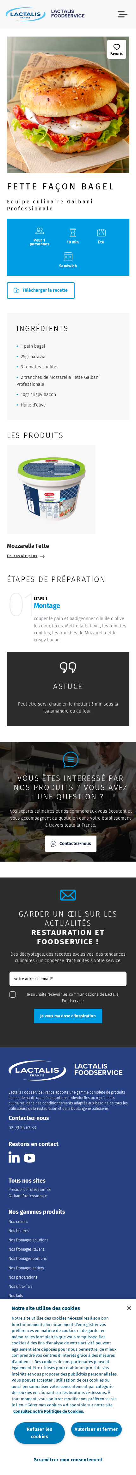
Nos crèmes (18, 1221)
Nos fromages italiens (27, 1249)
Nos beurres (19, 1231)
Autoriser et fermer (96, 1429)
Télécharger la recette (45, 290)
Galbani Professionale (28, 1196)
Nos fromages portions (28, 1258)
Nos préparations (23, 1277)
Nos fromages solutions (28, 1240)
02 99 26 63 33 (22, 1127)
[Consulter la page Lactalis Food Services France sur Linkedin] (14, 1157)
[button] (122, 14)
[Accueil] (45, 14)
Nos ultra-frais (21, 1286)
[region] (68, 1387)
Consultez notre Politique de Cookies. (48, 1411)
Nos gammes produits (37, 1212)
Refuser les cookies (40, 1433)
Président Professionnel (30, 1189)
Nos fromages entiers (26, 1268)
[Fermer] (129, 1308)
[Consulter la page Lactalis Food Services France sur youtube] (29, 1157)
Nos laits (16, 1296)
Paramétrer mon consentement (68, 1460)
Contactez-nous (75, 843)
